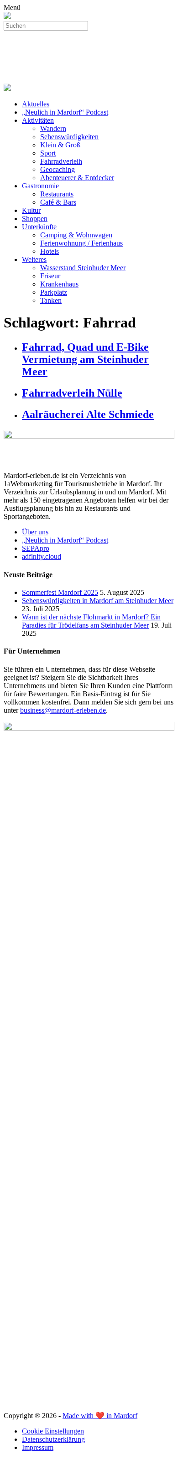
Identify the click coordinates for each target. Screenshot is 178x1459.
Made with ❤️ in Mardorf (100, 1415)
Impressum (37, 1447)
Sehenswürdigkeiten (69, 137)
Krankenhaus (59, 284)
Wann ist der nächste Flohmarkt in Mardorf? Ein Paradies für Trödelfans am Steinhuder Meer (91, 621)
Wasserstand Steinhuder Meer (83, 268)
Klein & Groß (60, 145)
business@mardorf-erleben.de (63, 710)
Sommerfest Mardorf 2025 (60, 592)
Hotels (49, 251)
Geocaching (57, 169)
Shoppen (34, 218)
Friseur (50, 276)
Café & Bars (58, 202)
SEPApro (35, 548)
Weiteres (34, 259)
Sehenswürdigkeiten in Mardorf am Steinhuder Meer (97, 600)
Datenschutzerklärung (53, 1439)
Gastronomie (40, 186)
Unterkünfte (39, 227)
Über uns (35, 532)
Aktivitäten (38, 120)
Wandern (53, 128)
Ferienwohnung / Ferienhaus (81, 243)
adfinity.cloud (41, 556)
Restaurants (56, 194)
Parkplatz (53, 292)
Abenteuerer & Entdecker (77, 177)
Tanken (51, 300)
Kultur (31, 210)
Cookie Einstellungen (53, 1431)
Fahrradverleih (61, 161)
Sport (48, 153)
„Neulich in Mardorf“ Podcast (65, 112)
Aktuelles (35, 104)
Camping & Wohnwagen (76, 235)
